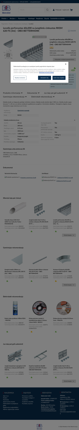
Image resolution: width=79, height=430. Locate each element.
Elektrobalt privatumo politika (46, 72)
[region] (39, 72)
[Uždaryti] (66, 64)
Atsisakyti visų (44, 77)
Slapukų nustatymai (20, 77)
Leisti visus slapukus (59, 77)
